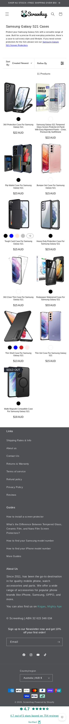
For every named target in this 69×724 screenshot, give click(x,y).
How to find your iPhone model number (28, 548)
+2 (30, 236)
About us (11, 448)
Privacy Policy (14, 487)
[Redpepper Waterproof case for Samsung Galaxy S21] (50, 270)
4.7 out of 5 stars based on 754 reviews (34, 715)
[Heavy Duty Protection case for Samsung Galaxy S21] (50, 214)
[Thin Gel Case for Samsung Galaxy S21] (50, 326)
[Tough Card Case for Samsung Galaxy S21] (18, 214)
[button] (7, 14)
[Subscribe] (58, 642)
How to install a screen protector (25, 516)
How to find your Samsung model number (30, 540)
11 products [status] (43, 73)
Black (18, 119)
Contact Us (12, 456)
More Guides (13, 556)
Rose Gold (17, 236)
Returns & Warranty (17, 463)
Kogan (42, 606)
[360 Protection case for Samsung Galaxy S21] (18, 98)
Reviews (11, 494)
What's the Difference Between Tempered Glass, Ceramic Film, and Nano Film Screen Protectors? (34, 528)
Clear (50, 119)
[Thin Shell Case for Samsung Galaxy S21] (18, 326)
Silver (23, 236)
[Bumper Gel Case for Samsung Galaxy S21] (50, 158)
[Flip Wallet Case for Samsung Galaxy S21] (18, 158)
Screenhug (28, 702)
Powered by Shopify (44, 702)
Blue (11, 236)
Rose (27, 347)
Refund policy (14, 479)
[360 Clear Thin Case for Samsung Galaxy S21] (18, 270)
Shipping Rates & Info (18, 440)
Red (21, 347)
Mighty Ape (54, 606)
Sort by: (17, 63)
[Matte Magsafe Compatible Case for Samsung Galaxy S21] (18, 382)
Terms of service (16, 471)
